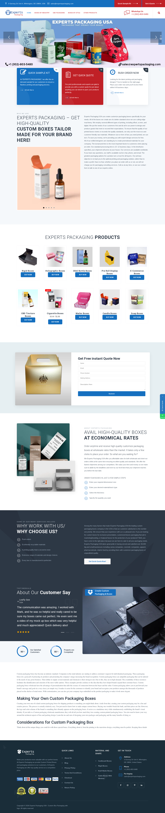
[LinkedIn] (141, 785)
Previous (14, 178)
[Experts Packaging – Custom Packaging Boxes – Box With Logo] (14, 12)
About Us (68, 758)
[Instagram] (127, 785)
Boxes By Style (74, 13)
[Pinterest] (134, 785)
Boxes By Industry (42, 13)
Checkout (68, 778)
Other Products (90, 13)
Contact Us (69, 783)
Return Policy (70, 788)
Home (29, 13)
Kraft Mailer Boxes (105, 771)
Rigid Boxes (103, 766)
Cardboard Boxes (105, 761)
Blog (66, 763)
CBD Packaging (59, 13)
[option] (48, 618)
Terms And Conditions (73, 773)
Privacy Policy (70, 768)
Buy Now (28, 274)
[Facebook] (120, 785)
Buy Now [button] (55, 322)
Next (83, 178)
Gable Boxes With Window (105, 777)
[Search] (159, 13)
